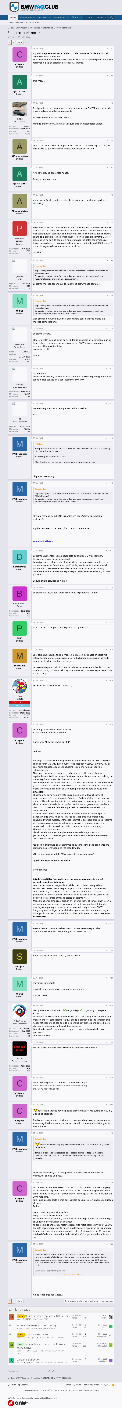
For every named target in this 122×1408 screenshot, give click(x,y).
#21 (111, 923)
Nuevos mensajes (15, 22)
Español (24, 1384)
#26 (111, 1077)
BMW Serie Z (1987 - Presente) (52, 1337)
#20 (111, 724)
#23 (111, 978)
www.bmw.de (58, 123)
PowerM (19, 238)
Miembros (59, 17)
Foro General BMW (40, 1319)
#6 (112, 195)
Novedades (26, 17)
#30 (111, 1244)
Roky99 (20, 1362)
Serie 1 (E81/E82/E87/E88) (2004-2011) (51, 1362)
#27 (111, 1104)
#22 (111, 950)
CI (19, 418)
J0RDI (20, 118)
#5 (112, 168)
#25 (111, 1042)
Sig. (18, 42)
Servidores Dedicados (21, 1398)
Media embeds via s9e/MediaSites (85, 1390)
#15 (111, 551)
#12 (111, 403)
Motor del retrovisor (37, 1334)
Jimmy (19, 384)
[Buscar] (111, 17)
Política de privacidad (92, 1384)
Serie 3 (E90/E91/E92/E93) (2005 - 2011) (42, 1352)
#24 (111, 1005)
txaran (19, 1058)
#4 (112, 140)
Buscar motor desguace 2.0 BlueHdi (46, 1316)
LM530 (104, 1327)
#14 (111, 483)
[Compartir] (108, 48)
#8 (112, 260)
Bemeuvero (19, 603)
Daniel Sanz (21, 1337)
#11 (111, 368)
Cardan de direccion (28, 1359)
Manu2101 (21, 1351)
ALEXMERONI (22, 1328)
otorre (19, 1319)
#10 (111, 328)
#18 (111, 649)
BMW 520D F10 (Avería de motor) (36, 1325)
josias (20, 276)
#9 (112, 295)
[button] (34, 17)
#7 (112, 222)
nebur (104, 1318)
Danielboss (102, 1361)
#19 (111, 680)
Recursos (43, 17)
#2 (112, 75)
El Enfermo (20, 1020)
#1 (112, 48)
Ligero (13, 1384)
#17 (111, 622)
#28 (111, 1133)
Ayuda (107, 1384)
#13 (111, 438)
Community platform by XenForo (47, 1390)
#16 (111, 587)
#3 (112, 103)
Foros (13, 17)
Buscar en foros (32, 22)
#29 (111, 1182)
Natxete (19, 344)
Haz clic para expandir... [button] (73, 1274)
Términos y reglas (73, 1384)
